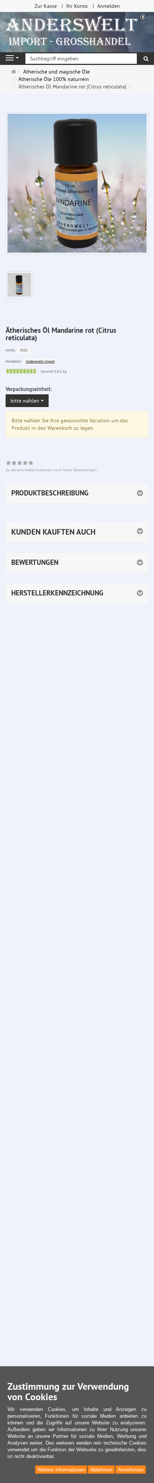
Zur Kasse (45, 6)
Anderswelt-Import (40, 361)
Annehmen (131, 1470)
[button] (77, 532)
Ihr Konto (77, 6)
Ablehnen (101, 1470)
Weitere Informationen (61, 1470)
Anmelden (108, 6)
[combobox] (27, 400)
